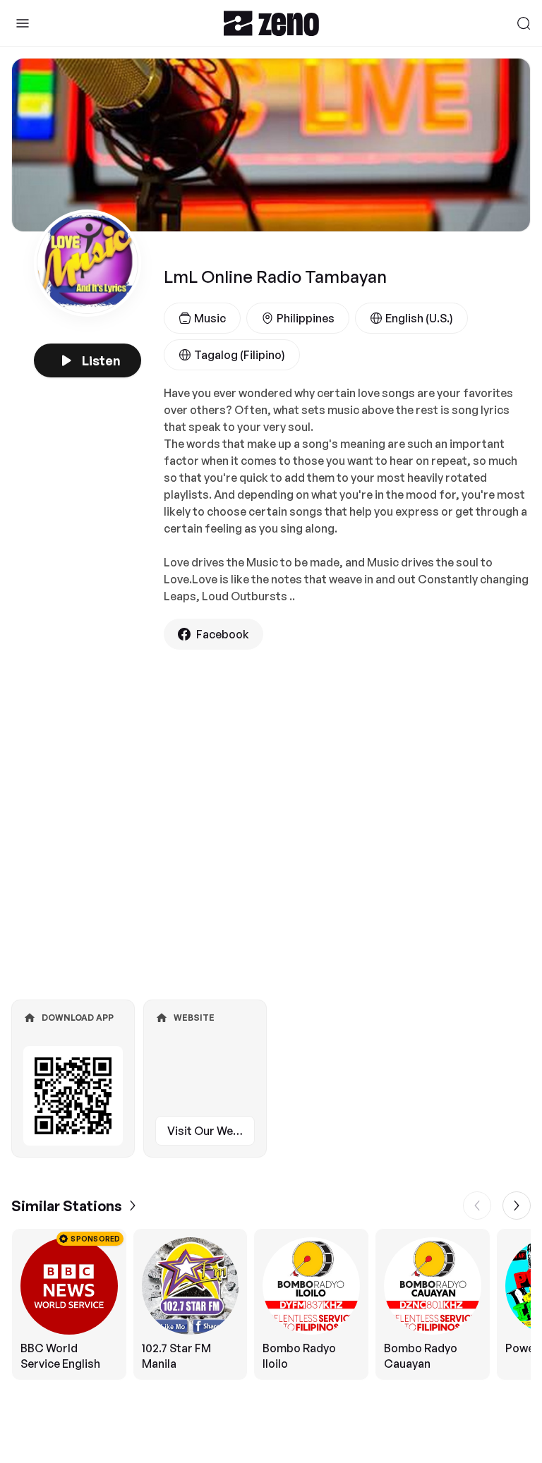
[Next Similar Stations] (516, 1205)
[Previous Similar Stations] (477, 1205)
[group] (271, 1304)
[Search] (523, 23)
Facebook (222, 634)
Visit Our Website (211, 1131)
